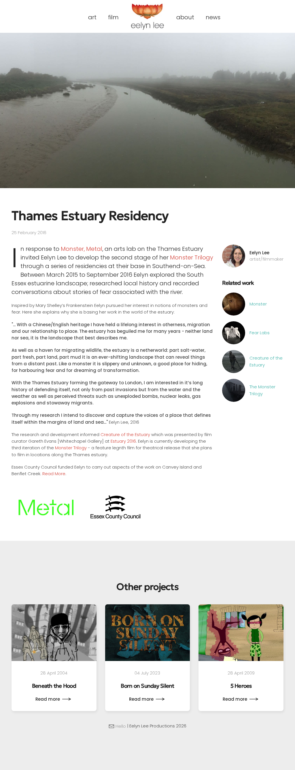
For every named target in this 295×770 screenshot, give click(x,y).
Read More (53, 474)
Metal (94, 249)
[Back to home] (147, 16)
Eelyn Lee (259, 253)
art (92, 17)
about (185, 17)
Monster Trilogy (191, 257)
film (113, 17)
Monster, (73, 249)
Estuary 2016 (123, 441)
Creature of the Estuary (125, 434)
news (213, 17)
